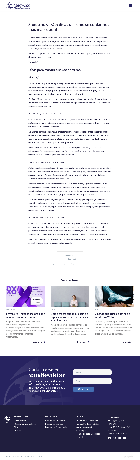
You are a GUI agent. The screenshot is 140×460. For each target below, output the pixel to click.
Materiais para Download (88, 433)
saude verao (78, 264)
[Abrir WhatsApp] (133, 453)
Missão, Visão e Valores (25, 424)
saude (62, 264)
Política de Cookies (54, 424)
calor (57, 264)
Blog (16, 427)
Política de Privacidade (56, 427)
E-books (80, 437)
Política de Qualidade (55, 420)
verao (86, 264)
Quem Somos (20, 420)
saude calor (69, 264)
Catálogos (81, 430)
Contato (18, 430)
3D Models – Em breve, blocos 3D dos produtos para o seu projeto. (87, 423)
